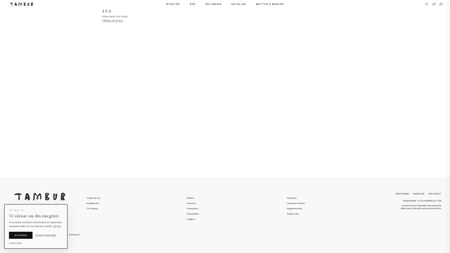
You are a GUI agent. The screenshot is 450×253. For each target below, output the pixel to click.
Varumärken (193, 214)
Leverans (191, 203)
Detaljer (239, 4)
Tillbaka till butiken (112, 21)
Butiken (190, 198)
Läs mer (57, 226)
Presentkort (192, 208)
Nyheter (173, 4)
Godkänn (20, 235)
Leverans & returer (296, 203)
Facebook (419, 194)
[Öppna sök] (426, 4)
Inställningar (15, 243)
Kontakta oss (92, 203)
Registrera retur (295, 208)
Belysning (213, 4)
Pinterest (435, 194)
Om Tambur (92, 208)
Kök (193, 4)
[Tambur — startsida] (21, 4)
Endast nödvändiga (46, 235)
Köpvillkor (292, 198)
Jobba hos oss (93, 198)
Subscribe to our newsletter (422, 201)
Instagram (402, 194)
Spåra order (293, 214)
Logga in (191, 219)
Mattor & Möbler (270, 4)
